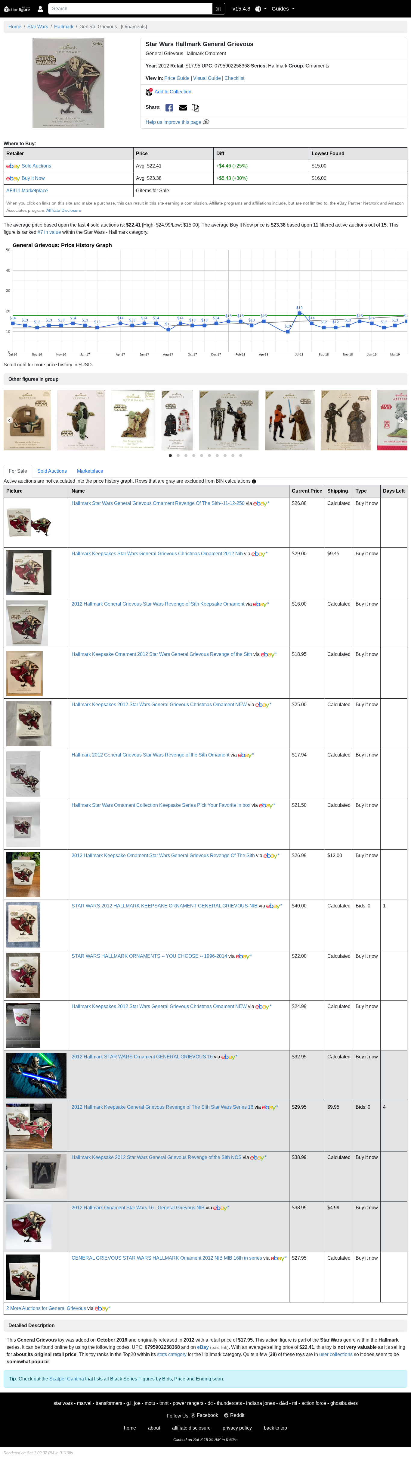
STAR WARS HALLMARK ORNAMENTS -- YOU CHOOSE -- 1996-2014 (149, 956)
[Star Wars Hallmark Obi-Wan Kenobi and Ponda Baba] (290, 420)
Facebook (207, 1415)
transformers (109, 1403)
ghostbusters (344, 1403)
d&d (283, 1403)
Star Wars (37, 26)
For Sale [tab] (18, 471)
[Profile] (40, 9)
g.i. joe (133, 1403)
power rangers (188, 1403)
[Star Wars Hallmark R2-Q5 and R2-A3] (177, 420)
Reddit (237, 1415)
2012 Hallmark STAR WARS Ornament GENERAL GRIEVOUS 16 (142, 1056)
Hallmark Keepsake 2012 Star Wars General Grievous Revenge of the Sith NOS (157, 1157)
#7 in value (49, 232)
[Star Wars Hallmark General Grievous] (68, 82)
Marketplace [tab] (90, 471)
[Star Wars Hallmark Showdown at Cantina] (27, 420)
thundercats (229, 1403)
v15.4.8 (241, 9)
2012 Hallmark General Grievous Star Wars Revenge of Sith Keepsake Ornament (158, 603)
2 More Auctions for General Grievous (46, 1308)
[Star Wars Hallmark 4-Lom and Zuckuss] (346, 420)
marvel (84, 1403)
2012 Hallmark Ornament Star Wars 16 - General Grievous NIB (138, 1207)
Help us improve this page (174, 122)
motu (150, 1403)
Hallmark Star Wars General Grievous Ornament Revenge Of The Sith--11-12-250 (158, 503)
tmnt (163, 1403)
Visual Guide (207, 78)
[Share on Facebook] (169, 107)
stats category (172, 1354)
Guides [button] (281, 9)
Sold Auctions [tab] (52, 471)
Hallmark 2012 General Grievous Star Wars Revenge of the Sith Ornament (150, 754)
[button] (261, 8)
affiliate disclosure (191, 1427)
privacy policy (237, 1427)
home (130, 1427)
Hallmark (63, 26)
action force (313, 1403)
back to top (275, 1427)
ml (294, 1403)
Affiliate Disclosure (63, 210)
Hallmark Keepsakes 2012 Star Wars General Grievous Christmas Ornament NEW (159, 704)
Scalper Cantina (66, 1378)
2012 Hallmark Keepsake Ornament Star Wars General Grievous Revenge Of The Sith (163, 855)
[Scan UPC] (218, 8)
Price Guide (177, 78)
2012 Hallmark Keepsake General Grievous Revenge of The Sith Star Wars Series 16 (162, 1107)
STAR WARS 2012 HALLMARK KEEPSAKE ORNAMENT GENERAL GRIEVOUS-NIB (165, 905)
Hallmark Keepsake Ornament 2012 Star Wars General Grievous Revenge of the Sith (162, 654)
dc (210, 1403)
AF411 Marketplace (27, 190)
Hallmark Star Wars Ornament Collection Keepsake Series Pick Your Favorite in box (161, 805)
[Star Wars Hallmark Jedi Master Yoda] (133, 420)
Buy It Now (32, 178)
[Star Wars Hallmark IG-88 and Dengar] (229, 420)
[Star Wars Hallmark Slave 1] (81, 420)
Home (14, 26)
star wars (63, 1403)
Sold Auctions (35, 165)
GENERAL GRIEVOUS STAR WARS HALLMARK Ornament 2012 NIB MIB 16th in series (167, 1258)
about (154, 1427)
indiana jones (260, 1403)
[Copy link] (195, 107)
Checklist (234, 78)
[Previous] (10, 420)
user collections (336, 1354)
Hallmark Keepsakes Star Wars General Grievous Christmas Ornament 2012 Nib (157, 553)
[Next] (401, 420)
